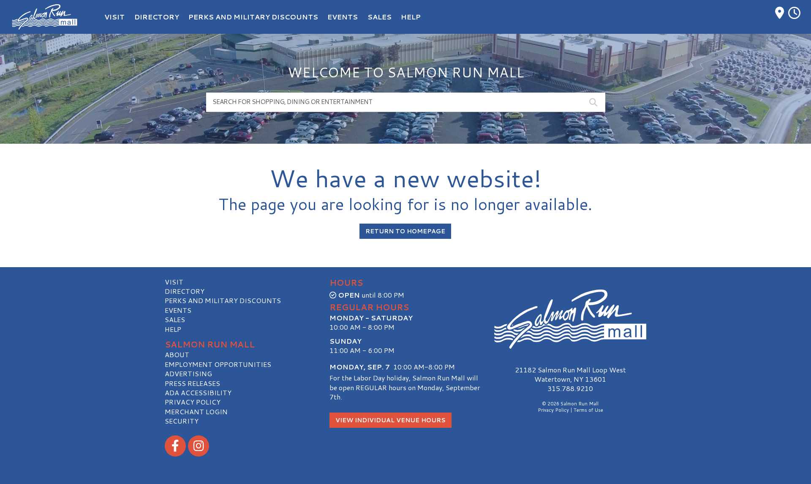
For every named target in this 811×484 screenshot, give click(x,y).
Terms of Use (588, 410)
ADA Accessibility (198, 392)
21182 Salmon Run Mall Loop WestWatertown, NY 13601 (570, 374)
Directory (184, 291)
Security (182, 421)
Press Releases (192, 383)
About (177, 354)
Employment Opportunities (218, 364)
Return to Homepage (405, 231)
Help (173, 329)
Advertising (188, 373)
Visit (174, 282)
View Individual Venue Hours (390, 420)
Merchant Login (196, 411)
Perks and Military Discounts (223, 300)
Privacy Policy (192, 402)
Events (178, 310)
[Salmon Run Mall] (570, 319)
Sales (175, 319)
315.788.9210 (570, 388)
